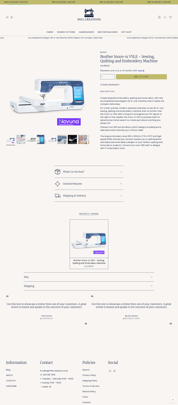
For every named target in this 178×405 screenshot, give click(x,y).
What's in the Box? (73, 171)
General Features (72, 183)
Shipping (29, 285)
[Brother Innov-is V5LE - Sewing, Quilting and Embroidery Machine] (89, 239)
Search (85, 369)
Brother (103, 52)
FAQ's (85, 397)
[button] (50, 32)
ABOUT (9, 375)
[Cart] (170, 17)
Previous (6, 92)
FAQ (26, 277)
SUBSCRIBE (11, 386)
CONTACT (11, 380)
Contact (86, 402)
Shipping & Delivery (74, 195)
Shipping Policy (89, 380)
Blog (8, 369)
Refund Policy (89, 391)
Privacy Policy (89, 375)
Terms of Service (90, 386)
